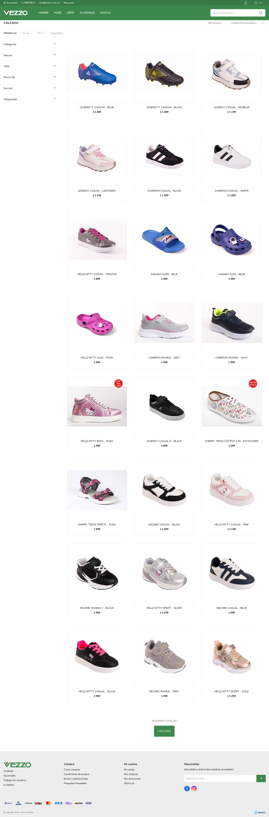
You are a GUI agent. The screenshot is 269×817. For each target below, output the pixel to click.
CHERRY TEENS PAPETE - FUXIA (97, 524)
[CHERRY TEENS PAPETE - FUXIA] (97, 490)
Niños (70, 12)
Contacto (8, 771)
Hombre (43, 12)
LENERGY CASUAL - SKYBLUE (231, 107)
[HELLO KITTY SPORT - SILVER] (164, 573)
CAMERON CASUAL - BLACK (164, 191)
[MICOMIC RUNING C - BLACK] (97, 573)
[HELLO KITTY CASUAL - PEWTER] (97, 239)
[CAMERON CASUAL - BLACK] (164, 156)
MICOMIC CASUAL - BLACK (164, 524)
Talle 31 (40, 33)
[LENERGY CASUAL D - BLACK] (164, 406)
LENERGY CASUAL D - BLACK (164, 441)
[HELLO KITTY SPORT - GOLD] (232, 657)
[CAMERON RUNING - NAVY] (232, 323)
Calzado (25, 33)
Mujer (57, 12)
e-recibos (9, 785)
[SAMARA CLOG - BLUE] (232, 239)
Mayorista (69, 2)
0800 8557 (29, 2)
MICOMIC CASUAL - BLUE (232, 608)
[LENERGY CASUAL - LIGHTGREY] (97, 156)
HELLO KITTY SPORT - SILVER (164, 608)
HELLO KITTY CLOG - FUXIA (97, 357)
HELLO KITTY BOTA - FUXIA (97, 441)
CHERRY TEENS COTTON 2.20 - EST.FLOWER (231, 441)
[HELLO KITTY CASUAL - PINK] (232, 490)
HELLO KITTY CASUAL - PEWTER (97, 274)
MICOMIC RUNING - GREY (164, 691)
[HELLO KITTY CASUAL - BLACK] (97, 657)
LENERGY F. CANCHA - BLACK (164, 107)
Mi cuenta (129, 769)
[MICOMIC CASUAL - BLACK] (164, 490)
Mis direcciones (132, 779)
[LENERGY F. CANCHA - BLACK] (164, 73)
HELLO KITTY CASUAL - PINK (232, 524)
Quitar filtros (56, 33)
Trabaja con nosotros (15, 780)
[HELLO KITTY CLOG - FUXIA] (97, 323)
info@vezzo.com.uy (49, 2)
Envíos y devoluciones (76, 779)
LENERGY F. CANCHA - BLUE (97, 107)
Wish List (129, 783)
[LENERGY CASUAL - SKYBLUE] (232, 73)
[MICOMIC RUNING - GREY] (164, 657)
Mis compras (131, 774)
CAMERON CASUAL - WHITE (232, 191)
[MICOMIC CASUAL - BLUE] (232, 573)
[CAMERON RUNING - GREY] (164, 323)
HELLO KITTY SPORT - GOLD (232, 691)
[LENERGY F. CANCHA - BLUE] (97, 73)
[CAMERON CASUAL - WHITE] (232, 156)
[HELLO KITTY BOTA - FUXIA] (97, 406)
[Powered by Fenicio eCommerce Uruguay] (259, 812)
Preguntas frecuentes (75, 783)
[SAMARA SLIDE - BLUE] (164, 239)
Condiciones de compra (76, 774)
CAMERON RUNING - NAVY (232, 357)
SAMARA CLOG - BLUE (231, 274)
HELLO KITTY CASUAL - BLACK (97, 691)
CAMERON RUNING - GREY (164, 357)
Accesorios (87, 12)
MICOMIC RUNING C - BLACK (97, 608)
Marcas (105, 12)
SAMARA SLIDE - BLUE (164, 274)
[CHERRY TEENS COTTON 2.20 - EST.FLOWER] (232, 406)
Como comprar (72, 769)
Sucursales (12, 2)
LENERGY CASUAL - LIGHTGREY (97, 191)
